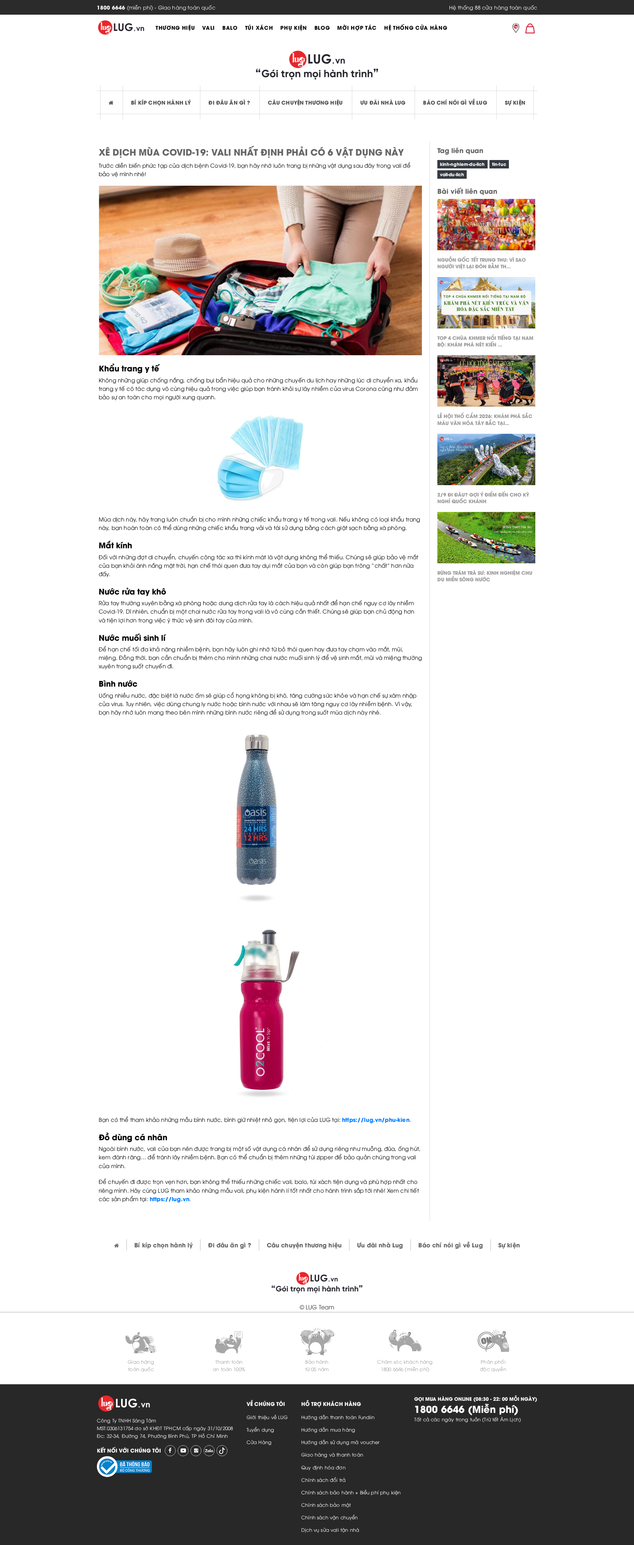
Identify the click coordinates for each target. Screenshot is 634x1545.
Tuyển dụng (260, 1429)
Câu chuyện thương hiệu (305, 102)
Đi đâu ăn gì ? (229, 102)
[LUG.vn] (121, 27)
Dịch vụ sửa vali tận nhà (330, 1529)
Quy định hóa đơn (323, 1467)
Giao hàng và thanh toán (332, 1454)
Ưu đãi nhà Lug (382, 102)
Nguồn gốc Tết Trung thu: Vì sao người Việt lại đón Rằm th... (481, 262)
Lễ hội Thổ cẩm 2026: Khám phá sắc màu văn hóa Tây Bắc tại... (484, 419)
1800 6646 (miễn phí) (405, 1369)
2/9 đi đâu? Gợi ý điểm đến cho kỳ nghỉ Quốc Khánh (483, 497)
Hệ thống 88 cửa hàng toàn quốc (493, 7)
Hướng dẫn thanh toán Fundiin (338, 1417)
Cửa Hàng (259, 1442)
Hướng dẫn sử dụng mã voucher (340, 1442)
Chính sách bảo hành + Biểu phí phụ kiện (351, 1492)
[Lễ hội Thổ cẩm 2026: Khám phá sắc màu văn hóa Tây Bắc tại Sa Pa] (486, 382)
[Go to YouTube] (183, 1450)
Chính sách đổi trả (323, 1479)
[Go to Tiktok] (221, 1450)
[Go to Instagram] (195, 1450)
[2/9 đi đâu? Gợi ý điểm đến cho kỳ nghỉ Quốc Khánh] (486, 461)
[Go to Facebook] (170, 1450)
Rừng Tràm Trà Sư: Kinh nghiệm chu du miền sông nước (484, 575)
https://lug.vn (169, 1199)
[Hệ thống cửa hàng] (515, 28)
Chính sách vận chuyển (329, 1517)
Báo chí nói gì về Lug (455, 102)
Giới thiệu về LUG (267, 1417)
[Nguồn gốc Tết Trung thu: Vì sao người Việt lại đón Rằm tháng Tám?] (486, 226)
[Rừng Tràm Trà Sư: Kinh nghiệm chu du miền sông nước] (486, 539)
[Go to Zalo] (209, 1450)
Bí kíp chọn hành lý (161, 102)
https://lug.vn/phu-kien (375, 1119)
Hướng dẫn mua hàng (328, 1429)
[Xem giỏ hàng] (530, 28)
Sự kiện (515, 102)
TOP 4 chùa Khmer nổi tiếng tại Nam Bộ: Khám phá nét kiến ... (485, 341)
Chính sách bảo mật (326, 1504)
